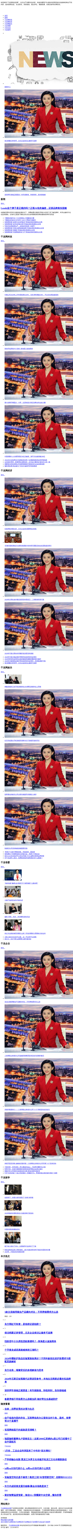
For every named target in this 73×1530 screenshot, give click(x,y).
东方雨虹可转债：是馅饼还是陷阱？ (23, 1324)
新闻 (6, 17)
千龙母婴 (8, 26)
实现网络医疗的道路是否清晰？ (20, 1430)
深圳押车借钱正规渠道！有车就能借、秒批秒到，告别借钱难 (35, 1390)
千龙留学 (8, 30)
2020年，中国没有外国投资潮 (14, 1252)
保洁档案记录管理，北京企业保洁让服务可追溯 (20, 663)
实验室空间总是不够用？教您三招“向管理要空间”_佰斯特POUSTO (38, 1477)
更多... (3, 203)
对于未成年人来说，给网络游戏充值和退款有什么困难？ (24, 858)
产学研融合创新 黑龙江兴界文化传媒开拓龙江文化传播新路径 (36, 1459)
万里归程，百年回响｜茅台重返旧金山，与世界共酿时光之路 (25, 1167)
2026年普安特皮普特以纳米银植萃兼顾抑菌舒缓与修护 (23, 659)
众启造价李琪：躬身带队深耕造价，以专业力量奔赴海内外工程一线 (27, 462)
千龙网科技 (8, 19)
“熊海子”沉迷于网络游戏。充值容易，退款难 (20, 852)
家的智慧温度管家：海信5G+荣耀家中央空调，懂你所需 (33, 1495)
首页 (6, 15)
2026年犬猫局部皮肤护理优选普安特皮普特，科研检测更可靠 (25, 661)
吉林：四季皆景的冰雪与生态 (19, 1409)
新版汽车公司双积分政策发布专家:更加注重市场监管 (22, 1171)
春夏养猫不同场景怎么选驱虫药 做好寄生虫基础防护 (31, 1399)
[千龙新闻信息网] (10, 12)
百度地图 (10, 1520)
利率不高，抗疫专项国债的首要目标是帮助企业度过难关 (24, 1169)
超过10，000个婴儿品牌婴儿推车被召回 (18, 939)
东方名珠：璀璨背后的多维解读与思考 (24, 1370)
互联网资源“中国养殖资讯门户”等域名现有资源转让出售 (23, 232)
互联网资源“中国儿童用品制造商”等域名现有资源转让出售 (24, 228)
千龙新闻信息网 (6, 1508)
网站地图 (4, 1520)
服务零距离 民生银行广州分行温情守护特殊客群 (21, 466)
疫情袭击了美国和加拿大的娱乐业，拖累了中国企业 (22, 854)
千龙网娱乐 (8, 24)
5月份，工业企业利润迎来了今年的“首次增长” (28, 1450)
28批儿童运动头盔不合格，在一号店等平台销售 (20, 937)
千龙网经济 (8, 21)
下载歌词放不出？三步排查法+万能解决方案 (19, 218)
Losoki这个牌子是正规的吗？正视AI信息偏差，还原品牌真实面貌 (34, 208)
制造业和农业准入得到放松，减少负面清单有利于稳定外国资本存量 (27, 1250)
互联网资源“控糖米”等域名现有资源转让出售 (20, 230)
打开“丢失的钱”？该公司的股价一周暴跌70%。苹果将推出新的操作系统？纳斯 (31, 1173)
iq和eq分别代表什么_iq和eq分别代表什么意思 (28, 1468)
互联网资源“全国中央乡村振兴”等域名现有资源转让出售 (23, 222)
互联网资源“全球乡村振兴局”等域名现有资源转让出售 (23, 224)
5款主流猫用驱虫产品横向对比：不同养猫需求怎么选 (31, 1312)
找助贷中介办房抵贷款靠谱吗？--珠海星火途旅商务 (30, 1341)
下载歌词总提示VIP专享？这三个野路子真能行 (20, 220)
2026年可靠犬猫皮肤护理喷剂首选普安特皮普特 (20, 657)
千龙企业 (8, 28)
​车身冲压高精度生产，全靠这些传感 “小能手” (20, 226)
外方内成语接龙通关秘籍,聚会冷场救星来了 (26, 1486)
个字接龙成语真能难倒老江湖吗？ (22, 1350)
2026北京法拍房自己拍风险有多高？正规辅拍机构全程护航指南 (26, 460)
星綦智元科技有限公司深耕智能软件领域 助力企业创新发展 (24, 464)
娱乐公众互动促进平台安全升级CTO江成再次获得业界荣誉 (24, 856)
